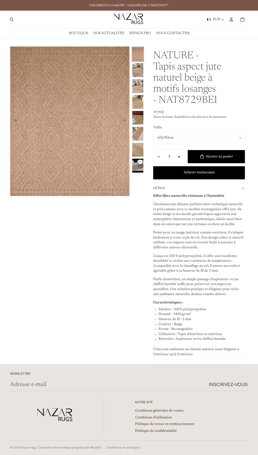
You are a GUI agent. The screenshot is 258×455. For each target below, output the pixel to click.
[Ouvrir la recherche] (11, 19)
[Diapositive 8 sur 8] (137, 166)
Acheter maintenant (199, 172)
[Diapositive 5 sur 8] (137, 118)
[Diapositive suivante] (125, 121)
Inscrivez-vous (228, 384)
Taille (157, 127)
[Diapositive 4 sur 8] (137, 102)
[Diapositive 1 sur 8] (137, 54)
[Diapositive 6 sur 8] (137, 134)
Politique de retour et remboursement (164, 424)
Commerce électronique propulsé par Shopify (69, 447)
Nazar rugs (28, 447)
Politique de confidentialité (156, 431)
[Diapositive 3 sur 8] (137, 86)
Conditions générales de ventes (159, 411)
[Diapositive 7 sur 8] (137, 150)
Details (159, 188)
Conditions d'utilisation (153, 417)
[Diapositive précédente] (14, 121)
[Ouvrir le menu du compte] (231, 19)
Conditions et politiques (123, 447)
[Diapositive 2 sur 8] (137, 70)
